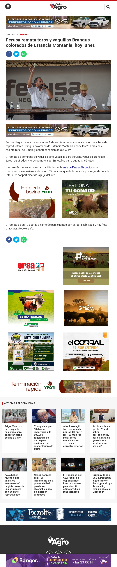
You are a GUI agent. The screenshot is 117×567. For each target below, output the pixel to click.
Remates (24, 35)
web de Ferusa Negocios (78, 167)
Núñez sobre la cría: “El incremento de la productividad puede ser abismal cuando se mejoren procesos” (43, 485)
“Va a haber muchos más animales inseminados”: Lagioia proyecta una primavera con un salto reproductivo (14, 485)
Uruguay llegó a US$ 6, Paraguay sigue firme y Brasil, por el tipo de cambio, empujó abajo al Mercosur (102, 483)
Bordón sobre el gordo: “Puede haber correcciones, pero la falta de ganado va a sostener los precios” (101, 436)
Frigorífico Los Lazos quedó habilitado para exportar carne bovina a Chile (13, 432)
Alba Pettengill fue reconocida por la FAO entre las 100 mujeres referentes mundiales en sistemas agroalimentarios (73, 436)
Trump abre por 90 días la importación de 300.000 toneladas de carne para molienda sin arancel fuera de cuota (43, 437)
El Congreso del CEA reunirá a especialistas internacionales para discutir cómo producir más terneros (72, 483)
